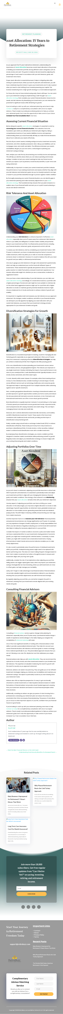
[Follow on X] (28, 907)
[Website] (21, 740)
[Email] (23, 740)
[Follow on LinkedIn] (14, 950)
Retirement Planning (31, 34)
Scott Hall (23, 52)
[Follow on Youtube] (39, 907)
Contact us (9, 109)
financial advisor (19, 633)
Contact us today (11, 709)
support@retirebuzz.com (20, 944)
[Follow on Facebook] (23, 907)
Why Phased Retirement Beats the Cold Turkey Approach (43, 788)
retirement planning (22, 640)
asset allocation (21, 67)
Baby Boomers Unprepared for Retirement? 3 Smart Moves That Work (17, 799)
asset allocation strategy (14, 281)
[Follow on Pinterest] (33, 907)
